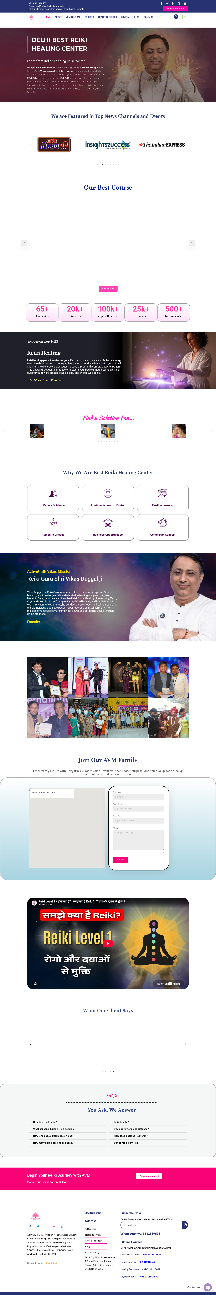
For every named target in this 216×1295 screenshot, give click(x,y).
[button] (30, 145)
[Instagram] (185, 3)
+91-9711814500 (149, 1231)
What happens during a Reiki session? (54, 1084)
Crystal (125, 17)
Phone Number (118, 781)
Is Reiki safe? (121, 1077)
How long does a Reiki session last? (53, 1090)
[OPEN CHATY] (208, 1287)
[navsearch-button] (176, 16)
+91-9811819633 (152, 1209)
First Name (118, 757)
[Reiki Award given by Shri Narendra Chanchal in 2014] (47, 642)
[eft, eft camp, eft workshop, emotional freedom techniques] (128, 683)
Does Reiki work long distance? (131, 1084)
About (58, 17)
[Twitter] (167, 3)
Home (48, 17)
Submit (120, 824)
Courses (89, 17)
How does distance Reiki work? (131, 1090)
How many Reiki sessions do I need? (53, 1097)
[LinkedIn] (173, 3)
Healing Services (107, 17)
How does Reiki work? (45, 1077)
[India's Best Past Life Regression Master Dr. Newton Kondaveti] (168, 642)
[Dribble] (179, 3)
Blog (136, 17)
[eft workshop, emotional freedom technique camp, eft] (88, 683)
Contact (148, 17)
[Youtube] (54, 1181)
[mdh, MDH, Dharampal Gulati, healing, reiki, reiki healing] (168, 683)
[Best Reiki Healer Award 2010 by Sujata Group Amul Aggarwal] (47, 683)
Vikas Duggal (73, 17)
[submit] (185, 1180)
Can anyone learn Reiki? (127, 1097)
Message (116, 793)
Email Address (119, 769)
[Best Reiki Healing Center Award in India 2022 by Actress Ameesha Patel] (128, 642)
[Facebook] (161, 3)
